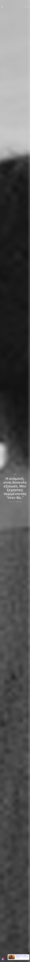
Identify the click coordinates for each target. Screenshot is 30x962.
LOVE (15, 474)
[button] (28, 7)
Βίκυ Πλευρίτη (19, 501)
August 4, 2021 (11, 501)
